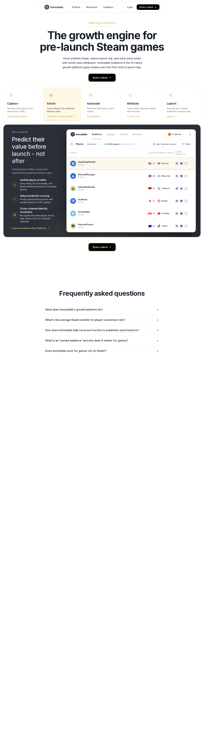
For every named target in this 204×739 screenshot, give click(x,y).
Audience (97, 134)
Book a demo (146, 7)
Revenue (137, 134)
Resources (91, 7)
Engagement (93, 116)
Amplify (171, 116)
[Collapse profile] (153, 186)
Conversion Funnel (17, 116)
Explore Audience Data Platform (29, 228)
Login (130, 7)
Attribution (133, 116)
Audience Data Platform (60, 116)
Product (76, 7)
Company (108, 7)
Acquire (124, 134)
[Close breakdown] (191, 153)
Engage (111, 134)
